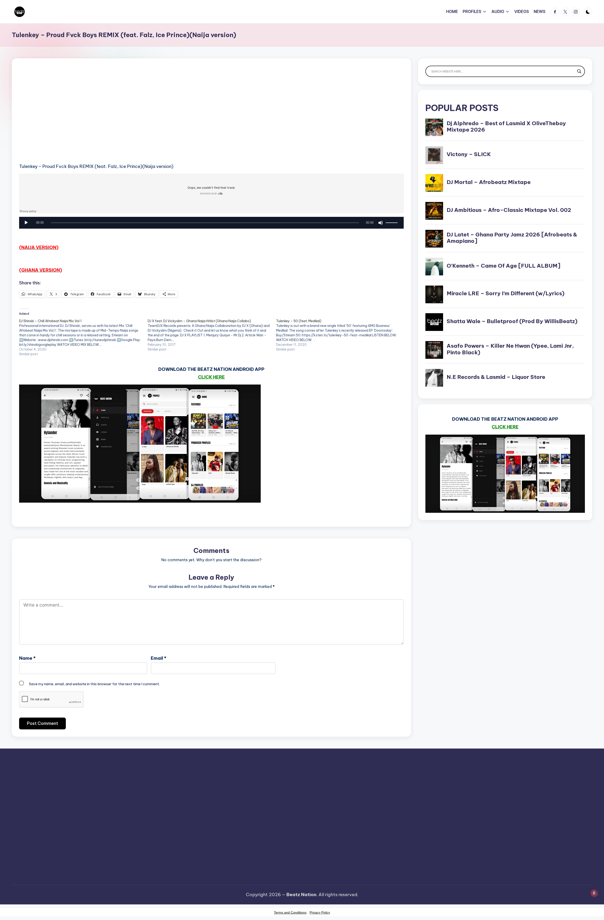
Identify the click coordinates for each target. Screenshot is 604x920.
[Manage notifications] (594, 893)
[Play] (26, 222)
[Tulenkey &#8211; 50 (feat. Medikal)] (340, 335)
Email (158, 658)
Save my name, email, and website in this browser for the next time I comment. (94, 684)
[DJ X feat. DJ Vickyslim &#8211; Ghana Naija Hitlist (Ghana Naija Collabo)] (212, 335)
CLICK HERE (211, 377)
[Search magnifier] (579, 71)
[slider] (392, 223)
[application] (211, 224)
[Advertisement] (160, 118)
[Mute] (380, 222)
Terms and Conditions (290, 912)
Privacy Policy (320, 912)
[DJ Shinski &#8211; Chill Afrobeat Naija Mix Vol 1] (83, 337)
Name (27, 658)
